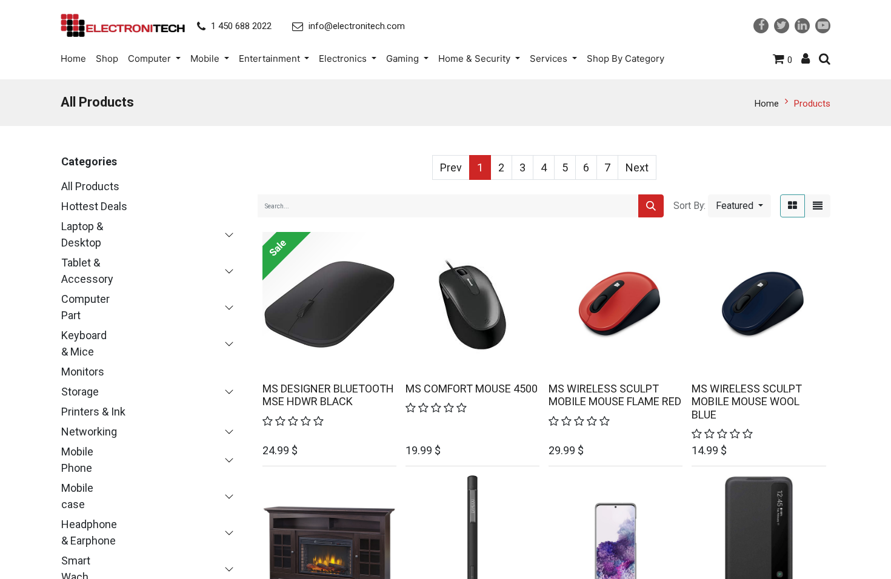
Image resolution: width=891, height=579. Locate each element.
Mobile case (77, 496)
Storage (80, 391)
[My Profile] (805, 59)
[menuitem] (76, 58)
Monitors (82, 371)
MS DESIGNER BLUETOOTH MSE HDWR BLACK (328, 395)
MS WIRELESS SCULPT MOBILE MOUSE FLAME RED (615, 395)
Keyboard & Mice (84, 343)
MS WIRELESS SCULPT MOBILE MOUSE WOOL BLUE (747, 401)
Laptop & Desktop (82, 234)
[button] (739, 205)
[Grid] (792, 205)
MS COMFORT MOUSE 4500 (471, 388)
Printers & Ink (93, 411)
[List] (817, 205)
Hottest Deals (94, 206)
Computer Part (85, 307)
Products (812, 103)
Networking (89, 431)
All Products (90, 186)
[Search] (651, 205)
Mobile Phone (77, 459)
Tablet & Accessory (87, 270)
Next (637, 167)
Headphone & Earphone (89, 532)
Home (767, 103)
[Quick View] (340, 357)
